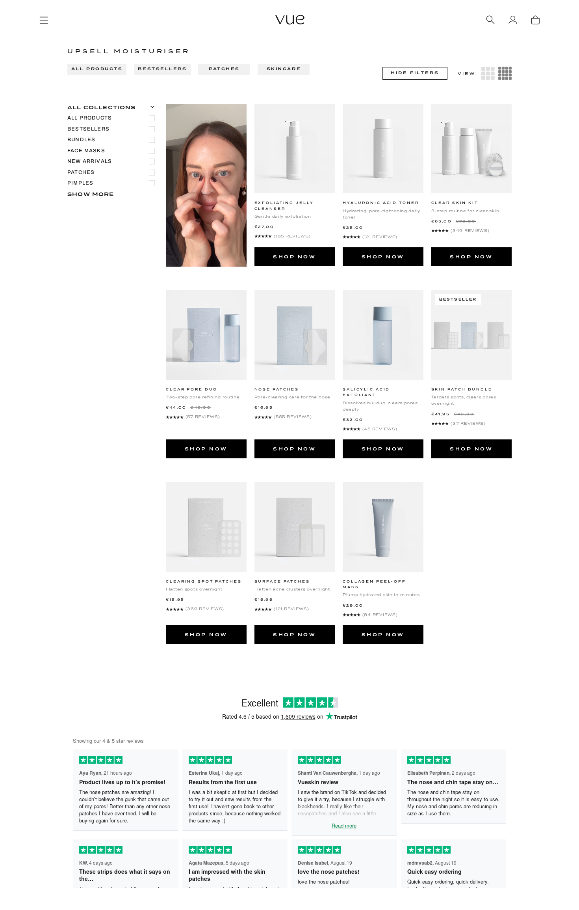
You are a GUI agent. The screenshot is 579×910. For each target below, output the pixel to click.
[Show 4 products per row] (505, 73)
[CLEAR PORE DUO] (206, 334)
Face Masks (86, 150)
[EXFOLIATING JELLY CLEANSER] (294, 148)
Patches (224, 69)
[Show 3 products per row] (488, 73)
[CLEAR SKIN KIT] (471, 148)
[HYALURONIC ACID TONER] (383, 148)
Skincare (284, 69)
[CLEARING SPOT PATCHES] (206, 527)
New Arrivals (89, 161)
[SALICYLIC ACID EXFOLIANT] (383, 334)
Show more (90, 194)
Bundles (81, 139)
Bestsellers (162, 69)
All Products (96, 69)
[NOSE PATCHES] (294, 334)
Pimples (80, 183)
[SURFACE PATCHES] (294, 527)
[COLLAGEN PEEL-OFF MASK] (383, 527)
